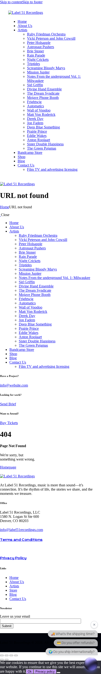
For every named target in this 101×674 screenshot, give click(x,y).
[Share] (11, 655)
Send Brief (8, 404)
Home (4, 207)
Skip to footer (32, 2)
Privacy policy (45, 671)
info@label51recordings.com (21, 530)
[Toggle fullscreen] (6, 655)
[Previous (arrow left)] (2, 659)
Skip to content (11, 2)
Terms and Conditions (21, 540)
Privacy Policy (13, 558)
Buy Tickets (9, 423)
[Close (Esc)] (16, 655)
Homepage (8, 467)
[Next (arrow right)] (6, 659)
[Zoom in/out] (2, 655)
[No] (58, 672)
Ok (30, 671)
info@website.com (14, 385)
